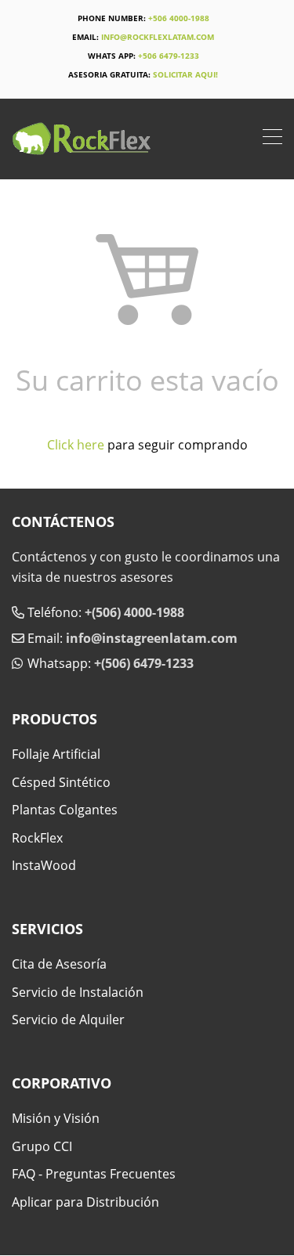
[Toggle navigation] (272, 138)
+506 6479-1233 (168, 55)
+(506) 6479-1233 (144, 663)
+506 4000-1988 (178, 18)
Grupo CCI (42, 1146)
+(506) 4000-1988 (134, 612)
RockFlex (37, 837)
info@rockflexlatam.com (157, 36)
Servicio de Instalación (77, 992)
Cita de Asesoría (59, 964)
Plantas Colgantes (65, 809)
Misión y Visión (56, 1118)
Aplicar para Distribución (85, 1202)
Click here (75, 444)
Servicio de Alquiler (68, 1019)
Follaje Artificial (56, 754)
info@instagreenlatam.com (152, 638)
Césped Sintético (61, 782)
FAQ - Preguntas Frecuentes (94, 1173)
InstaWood (44, 865)
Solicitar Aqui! (185, 74)
